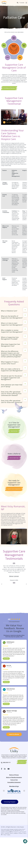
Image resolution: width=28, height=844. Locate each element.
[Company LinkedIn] (5, 769)
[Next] (26, 584)
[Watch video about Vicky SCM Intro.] (14, 536)
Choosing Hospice (9, 802)
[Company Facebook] (1, 769)
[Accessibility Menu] (25, 841)
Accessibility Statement (14, 782)
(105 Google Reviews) (14, 621)
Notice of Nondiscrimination (14, 777)
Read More (6, 658)
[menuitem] (20, 3)
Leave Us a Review (14, 734)
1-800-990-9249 (17, 830)
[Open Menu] (26, 2)
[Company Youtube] (8, 769)
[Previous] (1, 584)
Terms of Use (14, 780)
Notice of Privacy (14, 775)
